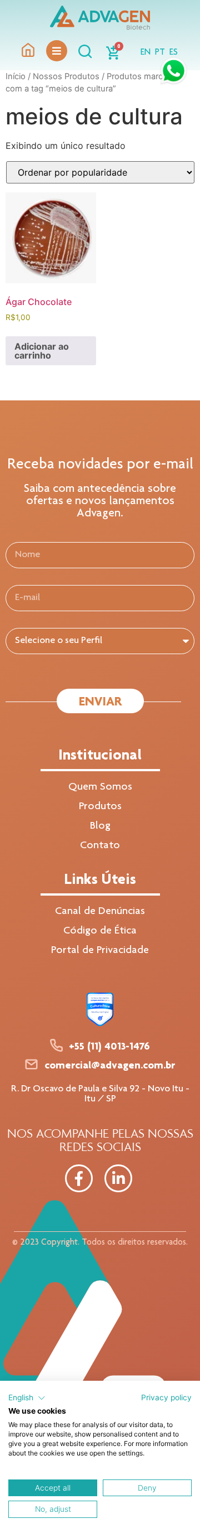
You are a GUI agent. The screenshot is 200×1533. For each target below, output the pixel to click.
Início (16, 76)
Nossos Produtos (66, 76)
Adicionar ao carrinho (41, 351)
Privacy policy (166, 1397)
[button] (27, 1398)
